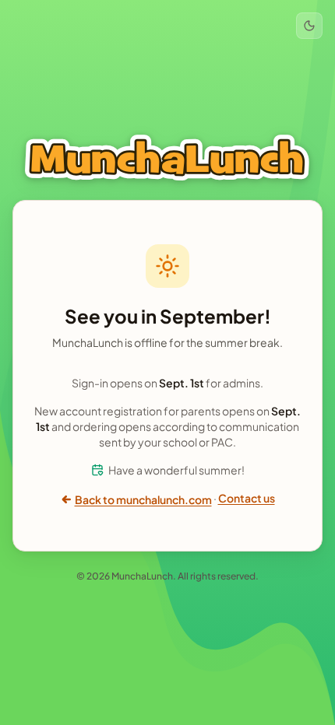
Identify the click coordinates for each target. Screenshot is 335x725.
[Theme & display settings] (309, 25)
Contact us (246, 498)
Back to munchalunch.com (143, 499)
